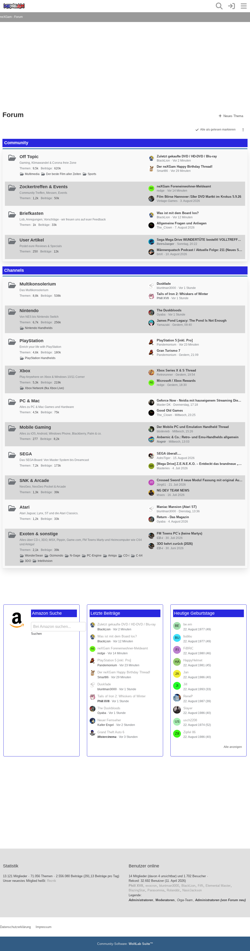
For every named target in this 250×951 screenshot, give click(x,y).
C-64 (139, 555)
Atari (25, 507)
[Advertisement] (109, 68)
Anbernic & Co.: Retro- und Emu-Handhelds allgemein (198, 437)
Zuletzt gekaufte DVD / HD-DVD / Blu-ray (187, 156)
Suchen (36, 633)
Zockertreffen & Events (44, 186)
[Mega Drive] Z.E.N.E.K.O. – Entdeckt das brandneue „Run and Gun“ (200, 464)
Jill (185, 684)
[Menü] (244, 6)
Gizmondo (56, 555)
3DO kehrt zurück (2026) (175, 544)
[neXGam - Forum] (14, 6)
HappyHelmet (192, 660)
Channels (14, 270)
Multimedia (32, 174)
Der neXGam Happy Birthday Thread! (184, 166)
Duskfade (164, 283)
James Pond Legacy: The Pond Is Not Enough (192, 320)
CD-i (126, 555)
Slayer (187, 708)
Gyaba (101, 713)
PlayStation (31, 340)
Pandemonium (107, 665)
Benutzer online (144, 866)
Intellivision (45, 561)
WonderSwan (34, 555)
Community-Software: (125, 944)
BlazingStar (137, 890)
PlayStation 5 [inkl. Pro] (175, 340)
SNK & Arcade (34, 480)
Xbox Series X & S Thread (176, 370)
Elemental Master (218, 885)
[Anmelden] (231, 6)
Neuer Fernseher (109, 720)
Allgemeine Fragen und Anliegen (182, 223)
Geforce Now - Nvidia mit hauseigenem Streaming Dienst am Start (200, 400)
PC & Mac (30, 400)
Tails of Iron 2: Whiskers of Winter (182, 294)
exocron (151, 885)
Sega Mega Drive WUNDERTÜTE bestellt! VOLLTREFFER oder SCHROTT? (200, 239)
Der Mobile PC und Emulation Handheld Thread (193, 427)
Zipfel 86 (189, 732)
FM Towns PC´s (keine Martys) (179, 533)
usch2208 (190, 720)
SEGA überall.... (169, 453)
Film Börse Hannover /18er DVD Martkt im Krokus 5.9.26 (199, 196)
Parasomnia (155, 890)
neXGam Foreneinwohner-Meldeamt (184, 186)
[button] (243, 130)
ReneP (188, 696)
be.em (187, 624)
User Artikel (32, 240)
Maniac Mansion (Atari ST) (177, 507)
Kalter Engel (105, 725)
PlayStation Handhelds (40, 358)
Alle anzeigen (233, 747)
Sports (92, 174)
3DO (28, 561)
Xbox (25, 370)
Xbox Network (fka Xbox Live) (44, 388)
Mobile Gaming (35, 427)
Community (16, 142)
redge (101, 653)
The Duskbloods (169, 310)
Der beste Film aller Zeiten (63, 174)
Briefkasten (31, 213)
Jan (185, 672)
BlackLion (104, 629)
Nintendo (29, 310)
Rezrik (51, 881)
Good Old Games (170, 410)
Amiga (112, 555)
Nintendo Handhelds (38, 328)
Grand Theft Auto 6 (110, 732)
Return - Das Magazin (173, 517)
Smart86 (103, 677)
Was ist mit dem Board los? (178, 213)
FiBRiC (188, 648)
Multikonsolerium (38, 284)
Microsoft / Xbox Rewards (176, 381)
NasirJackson (192, 890)
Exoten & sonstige (39, 533)
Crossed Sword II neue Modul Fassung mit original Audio (200, 480)
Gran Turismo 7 (168, 350)
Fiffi (200, 885)
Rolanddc (173, 890)
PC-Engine (94, 555)
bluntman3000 (107, 689)
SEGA (26, 453)
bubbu (187, 636)
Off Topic (29, 156)
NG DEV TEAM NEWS (173, 490)
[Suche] (219, 6)
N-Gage (75, 555)
